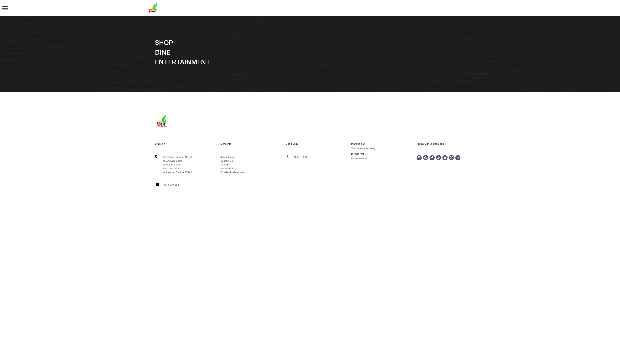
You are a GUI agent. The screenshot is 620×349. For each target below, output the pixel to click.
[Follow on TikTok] (438, 157)
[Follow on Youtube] (445, 157)
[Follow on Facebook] (432, 157)
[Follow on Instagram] (419, 157)
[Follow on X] (451, 157)
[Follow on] (425, 157)
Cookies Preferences (232, 172)
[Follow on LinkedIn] (457, 157)
